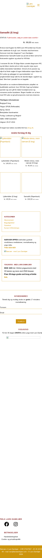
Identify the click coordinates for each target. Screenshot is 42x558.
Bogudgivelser (9, 223)
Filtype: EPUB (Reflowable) (10, 106)
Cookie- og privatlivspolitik (11, 539)
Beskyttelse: (4, 112)
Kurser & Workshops (11, 228)
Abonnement (9, 220)
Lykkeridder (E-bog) (10, 196)
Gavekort (7, 225)
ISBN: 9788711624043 (8, 119)
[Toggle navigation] (37, 5)
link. (6, 277)
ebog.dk (30, 128)
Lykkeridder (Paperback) (10, 161)
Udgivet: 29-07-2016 (7, 122)
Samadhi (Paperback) (32, 196)
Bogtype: (3, 103)
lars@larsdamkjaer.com (18, 552)
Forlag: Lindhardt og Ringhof (10, 116)
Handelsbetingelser (11, 537)
